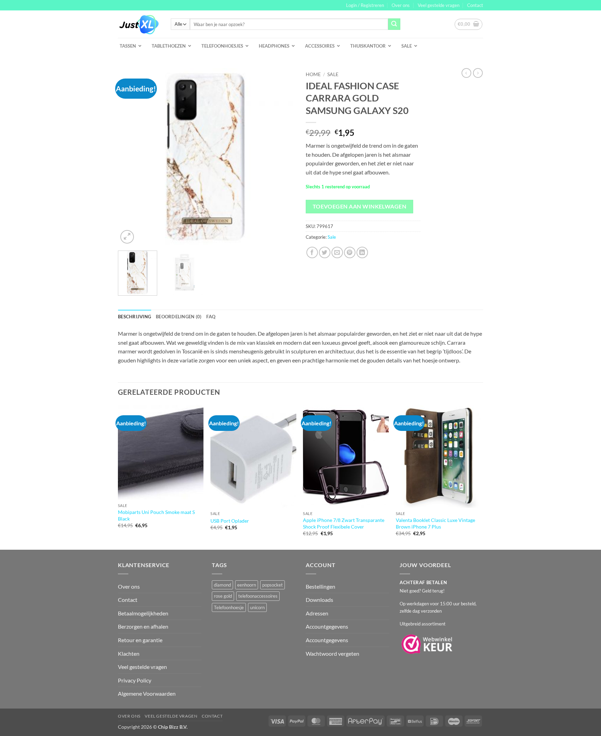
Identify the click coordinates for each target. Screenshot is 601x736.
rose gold (223, 596)
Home (313, 74)
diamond (222, 585)
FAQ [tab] (210, 316)
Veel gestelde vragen (438, 5)
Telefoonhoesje (229, 607)
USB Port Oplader (229, 521)
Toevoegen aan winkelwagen (360, 206)
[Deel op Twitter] (324, 252)
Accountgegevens (327, 626)
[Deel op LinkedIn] (362, 252)
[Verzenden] (394, 24)
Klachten (128, 653)
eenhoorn (246, 585)
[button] (365, 5)
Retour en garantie (140, 640)
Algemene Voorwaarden (147, 693)
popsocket (272, 585)
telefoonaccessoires (258, 596)
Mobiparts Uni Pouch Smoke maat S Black (156, 515)
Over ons (401, 5)
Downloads (319, 599)
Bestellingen (320, 586)
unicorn (257, 607)
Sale (332, 74)
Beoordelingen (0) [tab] (178, 316)
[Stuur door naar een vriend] (337, 252)
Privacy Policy (134, 680)
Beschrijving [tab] (134, 316)
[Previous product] (478, 73)
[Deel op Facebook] (312, 252)
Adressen (317, 613)
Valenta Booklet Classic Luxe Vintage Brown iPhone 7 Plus (435, 523)
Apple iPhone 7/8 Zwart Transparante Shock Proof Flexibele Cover (343, 523)
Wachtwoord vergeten (332, 653)
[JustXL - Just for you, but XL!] (139, 24)
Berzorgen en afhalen (143, 626)
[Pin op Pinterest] (349, 252)
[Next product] (466, 73)
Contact (475, 5)
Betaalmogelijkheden (143, 613)
